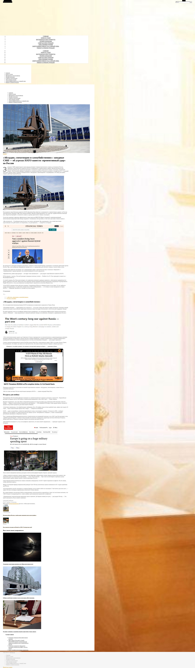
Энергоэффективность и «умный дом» (45, 46)
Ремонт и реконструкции (46, 48)
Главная (46, 36)
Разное (5, 154)
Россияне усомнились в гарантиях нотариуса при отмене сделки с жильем (19, 631)
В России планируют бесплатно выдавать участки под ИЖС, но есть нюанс (18, 647)
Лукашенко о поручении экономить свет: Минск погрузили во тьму (18, 564)
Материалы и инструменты (45, 39)
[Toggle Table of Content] (4, 294)
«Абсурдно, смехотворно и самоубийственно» (17, 297)
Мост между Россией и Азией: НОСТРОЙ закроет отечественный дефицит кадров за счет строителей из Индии (18, 642)
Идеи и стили (46, 38)
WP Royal (12, 652)
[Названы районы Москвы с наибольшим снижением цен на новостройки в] (6, 511)
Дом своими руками (46, 44)
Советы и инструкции (45, 43)
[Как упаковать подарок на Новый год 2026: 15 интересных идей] (6, 523)
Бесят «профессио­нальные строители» (18, 650)
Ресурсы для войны (11, 298)
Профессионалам (46, 41)
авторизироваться (13, 503)
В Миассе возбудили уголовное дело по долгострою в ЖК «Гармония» (18, 597)
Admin (6, 505)
